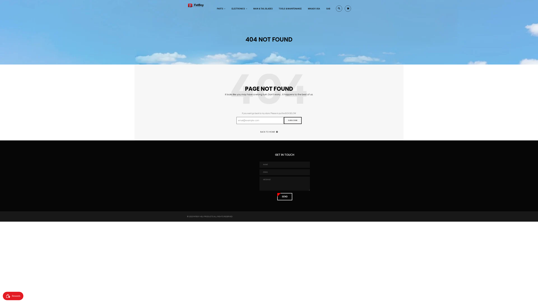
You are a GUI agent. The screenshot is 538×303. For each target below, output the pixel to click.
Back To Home (267, 131)
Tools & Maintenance (290, 9)
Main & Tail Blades (263, 9)
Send (285, 196)
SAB (328, 9)
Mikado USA (314, 9)
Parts (220, 9)
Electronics (238, 9)
